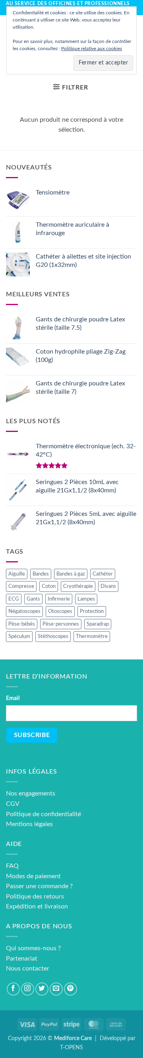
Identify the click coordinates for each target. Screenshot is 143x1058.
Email (12, 698)
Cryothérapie (78, 586)
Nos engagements (30, 793)
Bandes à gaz (70, 574)
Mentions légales (29, 824)
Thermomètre (92, 636)
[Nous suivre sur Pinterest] (70, 989)
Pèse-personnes (61, 624)
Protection (92, 611)
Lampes (86, 599)
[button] (70, 87)
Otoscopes (60, 611)
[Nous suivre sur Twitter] (41, 989)
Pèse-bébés (21, 624)
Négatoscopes (24, 611)
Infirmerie (59, 599)
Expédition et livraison (37, 906)
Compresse (21, 586)
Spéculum (19, 636)
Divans (108, 586)
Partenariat (21, 958)
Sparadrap (98, 624)
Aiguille (16, 574)
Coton (49, 586)
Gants (33, 599)
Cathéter (103, 574)
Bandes (41, 574)
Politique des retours (35, 896)
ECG (13, 599)
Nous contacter (27, 968)
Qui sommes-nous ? (33, 948)
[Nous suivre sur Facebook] (13, 989)
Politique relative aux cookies (91, 48)
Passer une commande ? (39, 886)
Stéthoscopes (53, 636)
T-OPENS (71, 1047)
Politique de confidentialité (43, 814)
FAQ (12, 866)
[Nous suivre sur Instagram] (27, 989)
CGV (12, 804)
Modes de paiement (33, 876)
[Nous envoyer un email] (56, 989)
